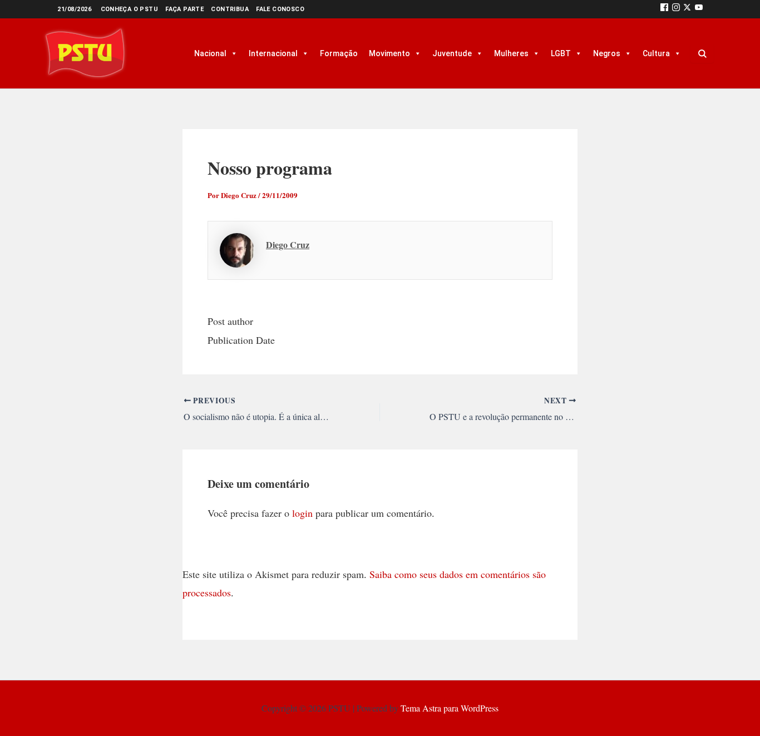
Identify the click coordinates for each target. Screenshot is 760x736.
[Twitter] (687, 9)
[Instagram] (676, 9)
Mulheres (511, 53)
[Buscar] (702, 53)
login (302, 513)
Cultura (656, 53)
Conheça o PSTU (130, 9)
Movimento (389, 53)
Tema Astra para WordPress (450, 708)
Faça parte (184, 9)
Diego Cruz (287, 244)
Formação (339, 53)
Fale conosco (280, 9)
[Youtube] (699, 9)
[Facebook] (664, 9)
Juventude (452, 53)
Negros (606, 53)
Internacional (273, 53)
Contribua (230, 9)
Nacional (210, 53)
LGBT (561, 53)
